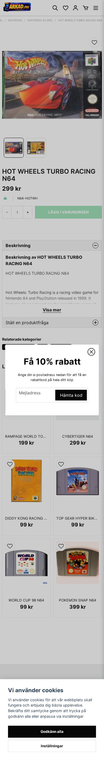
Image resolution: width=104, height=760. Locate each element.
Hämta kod (71, 395)
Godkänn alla (52, 731)
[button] (91, 352)
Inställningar (52, 746)
